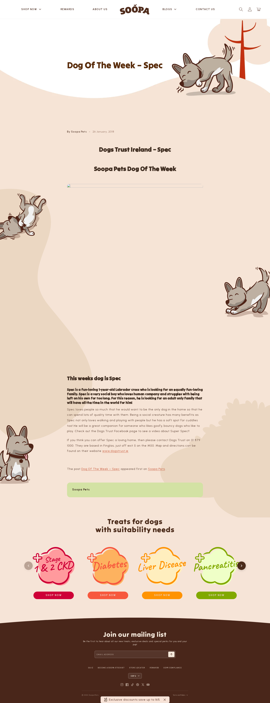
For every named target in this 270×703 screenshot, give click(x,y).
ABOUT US (100, 9)
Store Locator (137, 668)
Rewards (67, 9)
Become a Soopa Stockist (111, 668)
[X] (142, 684)
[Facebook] (127, 684)
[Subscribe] (171, 654)
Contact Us (205, 9)
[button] (241, 9)
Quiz (90, 668)
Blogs (170, 9)
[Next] (241, 565)
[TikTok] (132, 684)
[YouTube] (148, 684)
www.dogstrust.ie (115, 451)
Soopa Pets (156, 469)
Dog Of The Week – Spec (100, 469)
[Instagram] (121, 684)
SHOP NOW (31, 9)
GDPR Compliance (172, 668)
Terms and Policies (179, 695)
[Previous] (28, 565)
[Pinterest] (137, 684)
